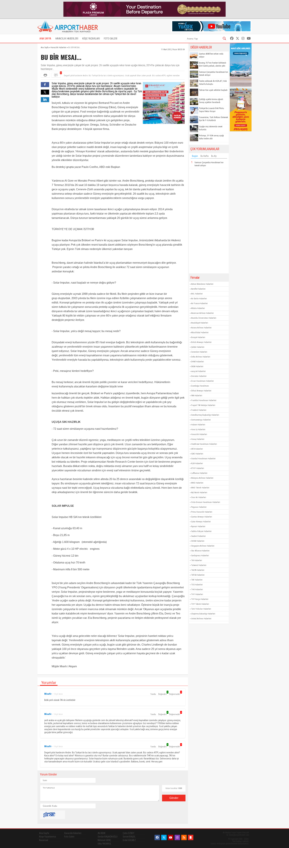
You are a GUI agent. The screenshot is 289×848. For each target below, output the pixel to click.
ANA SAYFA (45, 38)
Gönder (173, 798)
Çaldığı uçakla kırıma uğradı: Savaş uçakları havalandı (211, 100)
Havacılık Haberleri (199, 434)
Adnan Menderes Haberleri (202, 284)
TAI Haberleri (196, 560)
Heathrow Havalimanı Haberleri (204, 444)
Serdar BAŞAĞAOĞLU (108, 836)
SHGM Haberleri (197, 541)
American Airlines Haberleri (202, 313)
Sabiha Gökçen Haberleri (201, 531)
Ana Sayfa (44, 833)
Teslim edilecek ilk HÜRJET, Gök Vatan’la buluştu (213, 82)
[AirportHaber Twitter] (237, 38)
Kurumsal (43, 840)
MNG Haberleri (197, 483)
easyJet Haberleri (198, 371)
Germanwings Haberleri (201, 420)
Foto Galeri (69, 836)
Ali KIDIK (101, 833)
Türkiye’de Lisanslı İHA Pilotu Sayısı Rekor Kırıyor (211, 110)
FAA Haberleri (196, 395)
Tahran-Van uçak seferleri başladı (213, 90)
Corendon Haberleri (199, 352)
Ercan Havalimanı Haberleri (202, 381)
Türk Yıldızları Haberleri (201, 609)
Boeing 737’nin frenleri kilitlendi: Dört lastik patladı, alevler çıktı (212, 64)
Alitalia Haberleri (198, 308)
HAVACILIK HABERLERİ (66, 38)
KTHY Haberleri (197, 468)
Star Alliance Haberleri (200, 551)
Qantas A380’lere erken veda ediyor (211, 55)
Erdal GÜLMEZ (129, 840)
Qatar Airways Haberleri (201, 521)
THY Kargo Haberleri (199, 599)
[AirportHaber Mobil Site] (190, 837)
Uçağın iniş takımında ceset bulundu (210, 128)
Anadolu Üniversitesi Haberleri (203, 318)
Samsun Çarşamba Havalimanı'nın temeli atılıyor (213, 73)
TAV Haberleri (197, 580)
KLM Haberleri (197, 463)
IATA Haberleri (197, 449)
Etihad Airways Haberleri (201, 391)
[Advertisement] (209, 221)
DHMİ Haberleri (197, 361)
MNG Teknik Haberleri (200, 488)
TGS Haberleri (197, 585)
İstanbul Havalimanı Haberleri (203, 458)
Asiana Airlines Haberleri (201, 328)
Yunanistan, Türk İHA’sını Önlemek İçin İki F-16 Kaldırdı (213, 119)
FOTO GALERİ (110, 38)
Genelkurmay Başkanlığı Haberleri (205, 415)
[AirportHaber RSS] (184, 837)
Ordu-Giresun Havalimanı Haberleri (205, 502)
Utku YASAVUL (104, 843)
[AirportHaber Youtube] (249, 38)
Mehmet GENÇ (104, 840)
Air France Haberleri (199, 303)
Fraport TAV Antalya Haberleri (203, 405)
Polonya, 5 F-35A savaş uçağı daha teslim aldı (211, 137)
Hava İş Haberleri (198, 429)
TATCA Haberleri (198, 575)
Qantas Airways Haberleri (201, 517)
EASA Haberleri (197, 366)
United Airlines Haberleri (201, 618)
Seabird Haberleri (198, 536)
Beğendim (163, 694)
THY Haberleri (197, 594)
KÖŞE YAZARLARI (91, 38)
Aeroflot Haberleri (198, 289)
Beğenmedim (175, 694)
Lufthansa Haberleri (199, 473)
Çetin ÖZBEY (128, 833)
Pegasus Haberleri (199, 507)
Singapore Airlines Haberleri (202, 546)
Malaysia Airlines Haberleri (202, 478)
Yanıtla (153, 694)
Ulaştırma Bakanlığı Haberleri (203, 614)
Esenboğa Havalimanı (200, 386)
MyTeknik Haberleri (199, 492)
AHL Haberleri (197, 294)
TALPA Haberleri (197, 570)
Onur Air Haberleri (198, 497)
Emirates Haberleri (199, 376)
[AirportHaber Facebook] (231, 38)
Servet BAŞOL (129, 836)
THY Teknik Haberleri (200, 604)
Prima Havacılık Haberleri (201, 512)
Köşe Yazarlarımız (47, 836)
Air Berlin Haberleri (199, 298)
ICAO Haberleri (197, 454)
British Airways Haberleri (201, 342)
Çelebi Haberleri (197, 347)
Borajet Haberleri (198, 337)
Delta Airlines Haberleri (200, 357)
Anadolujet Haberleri (199, 323)
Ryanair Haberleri (198, 526)
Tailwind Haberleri (198, 565)
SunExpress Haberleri (200, 555)
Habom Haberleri (198, 424)
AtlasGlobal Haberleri (200, 332)
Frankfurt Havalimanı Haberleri (203, 400)
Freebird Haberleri (198, 410)
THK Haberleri (197, 589)
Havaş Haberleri (197, 439)
